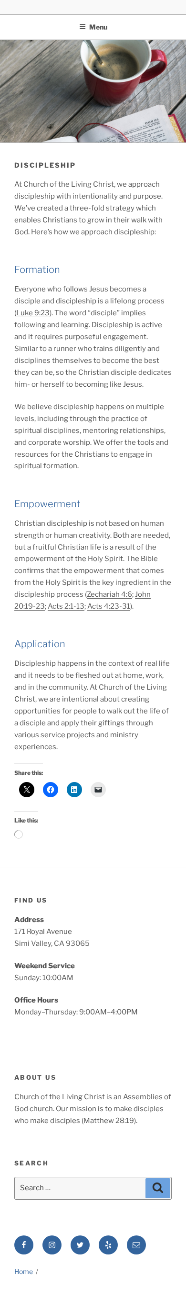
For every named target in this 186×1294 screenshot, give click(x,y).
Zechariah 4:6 (109, 594)
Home (23, 1271)
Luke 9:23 (33, 313)
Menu (98, 27)
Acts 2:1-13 (66, 606)
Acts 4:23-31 (108, 606)
